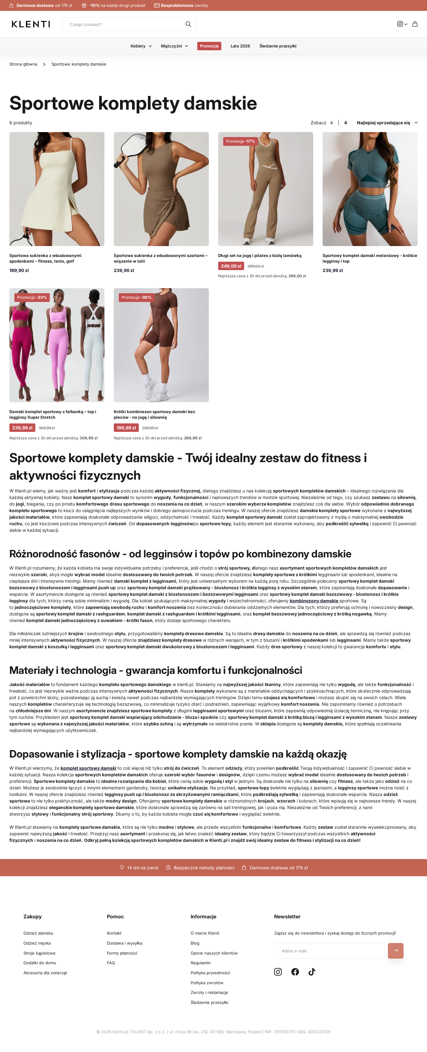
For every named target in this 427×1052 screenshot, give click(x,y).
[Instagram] (278, 972)
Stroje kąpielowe (39, 953)
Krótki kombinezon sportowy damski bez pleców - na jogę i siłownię (154, 414)
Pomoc (115, 916)
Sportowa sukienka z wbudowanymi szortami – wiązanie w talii (161, 258)
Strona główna (23, 64)
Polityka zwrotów (207, 982)
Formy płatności (122, 953)
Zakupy (32, 916)
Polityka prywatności (210, 972)
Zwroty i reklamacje (209, 992)
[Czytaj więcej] (402, 24)
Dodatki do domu (39, 962)
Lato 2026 (240, 45)
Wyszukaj (189, 24)
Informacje (203, 916)
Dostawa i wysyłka (124, 943)
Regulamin (201, 962)
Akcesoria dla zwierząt (45, 972)
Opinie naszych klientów (214, 953)
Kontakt (114, 933)
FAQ (111, 962)
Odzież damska (38, 933)
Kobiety (138, 45)
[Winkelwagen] (415, 24)
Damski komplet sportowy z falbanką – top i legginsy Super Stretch (52, 414)
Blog (195, 943)
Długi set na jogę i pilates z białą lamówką (260, 255)
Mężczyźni (171, 45)
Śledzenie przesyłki (277, 45)
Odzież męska (37, 943)
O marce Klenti (205, 933)
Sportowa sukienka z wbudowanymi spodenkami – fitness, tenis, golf (45, 258)
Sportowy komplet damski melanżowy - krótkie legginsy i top (370, 258)
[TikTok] (312, 972)
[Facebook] (295, 972)
